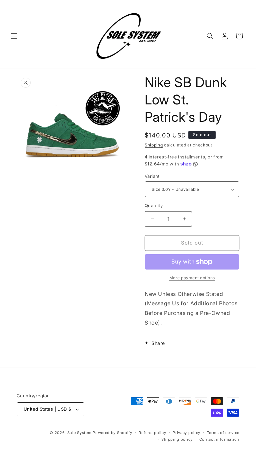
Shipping (154, 144)
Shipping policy (177, 439)
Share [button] (158, 343)
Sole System (79, 432)
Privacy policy (186, 432)
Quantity (154, 205)
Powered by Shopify (112, 432)
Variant (152, 176)
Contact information (219, 439)
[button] (14, 36)
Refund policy (152, 432)
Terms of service (223, 432)
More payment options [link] (192, 277)
